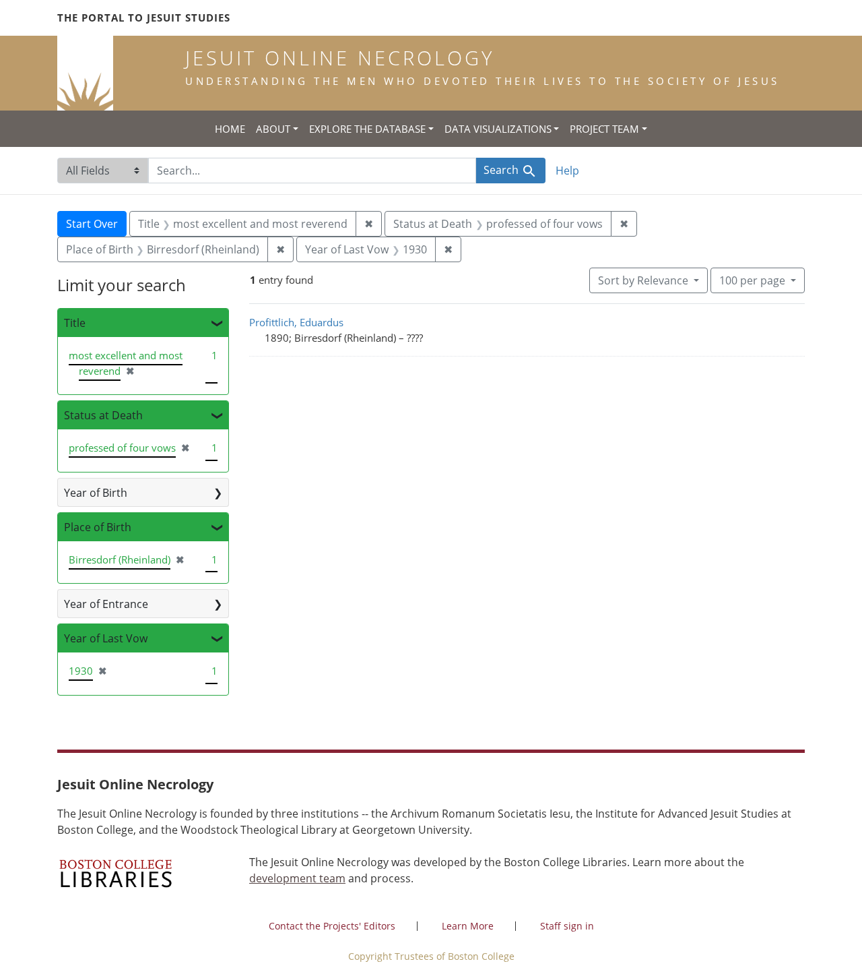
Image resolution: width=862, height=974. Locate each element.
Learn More (468, 925)
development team (297, 878)
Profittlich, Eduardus (296, 322)
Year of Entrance (106, 604)
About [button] (273, 128)
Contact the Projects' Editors (332, 925)
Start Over (92, 223)
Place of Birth (97, 527)
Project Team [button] (604, 128)
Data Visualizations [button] (498, 128)
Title (75, 322)
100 (752, 280)
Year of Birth (95, 492)
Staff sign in (567, 925)
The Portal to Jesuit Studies (143, 17)
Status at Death (103, 415)
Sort (643, 280)
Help (567, 170)
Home (230, 128)
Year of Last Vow (105, 638)
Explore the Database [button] (367, 128)
